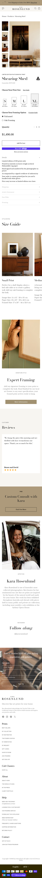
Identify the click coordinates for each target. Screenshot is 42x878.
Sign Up (21, 684)
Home (4, 16)
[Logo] (21, 8)
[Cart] (39, 8)
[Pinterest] (11, 717)
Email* (4, 673)
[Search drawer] (35, 8)
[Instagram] (7, 717)
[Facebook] (3, 717)
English (16, 867)
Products (11, 16)
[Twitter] (15, 717)
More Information (21, 402)
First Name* (6, 663)
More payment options (21, 151)
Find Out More (21, 509)
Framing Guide (33, 112)
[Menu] (3, 8)
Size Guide (26, 90)
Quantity (5, 127)
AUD (25, 867)
